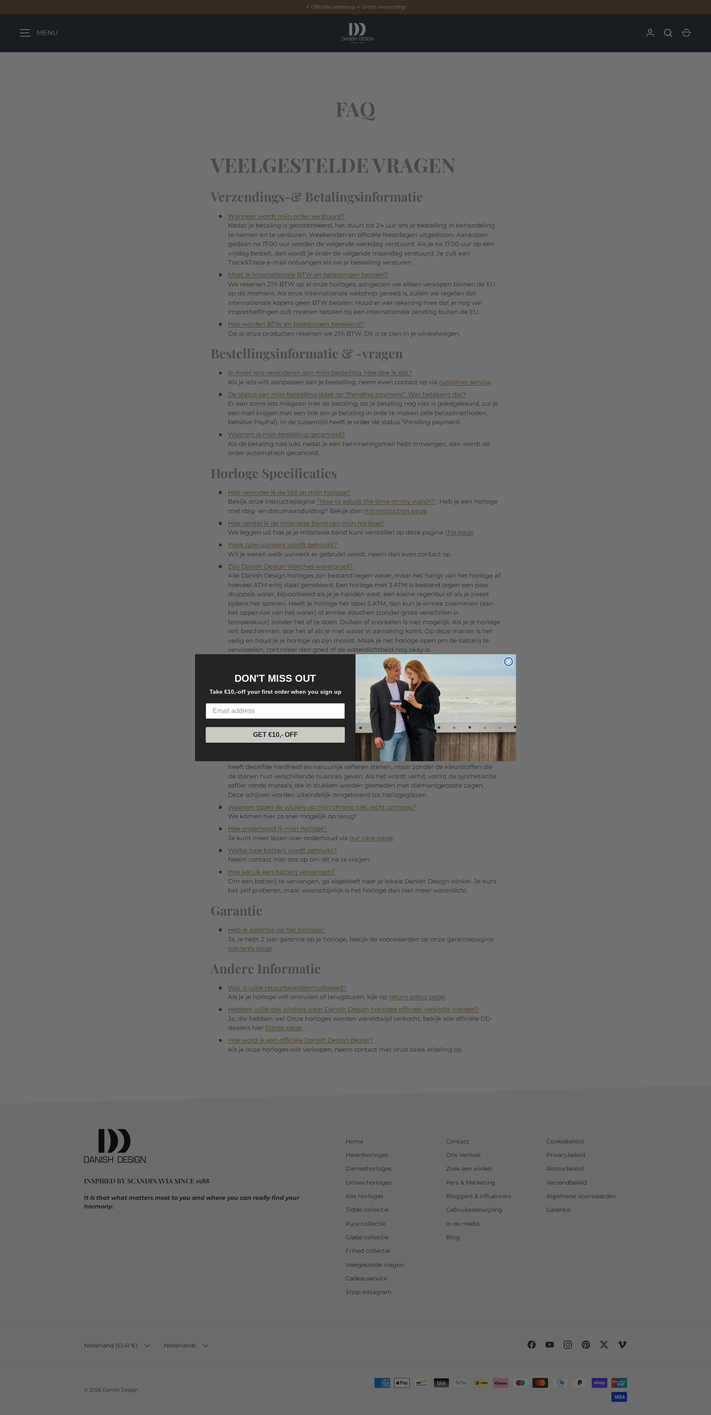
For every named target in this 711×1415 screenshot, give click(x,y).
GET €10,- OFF (275, 734)
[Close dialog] (508, 662)
